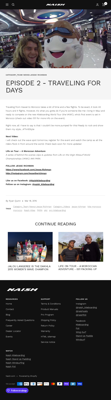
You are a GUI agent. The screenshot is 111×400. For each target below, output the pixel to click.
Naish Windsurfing (15, 363)
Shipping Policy (48, 320)
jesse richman (79, 206)
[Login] (97, 4)
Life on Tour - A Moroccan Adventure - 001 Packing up (77, 268)
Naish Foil (11, 366)
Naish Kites (29, 210)
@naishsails (82, 311)
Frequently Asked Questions (20, 320)
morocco (17, 210)
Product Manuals (49, 309)
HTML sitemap (48, 336)
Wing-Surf (81, 332)
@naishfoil (81, 315)
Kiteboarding (82, 324)
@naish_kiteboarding (86, 307)
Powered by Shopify (28, 376)
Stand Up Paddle (84, 336)
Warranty (45, 331)
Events (9, 336)
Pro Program (47, 314)
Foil (77, 328)
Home (9, 303)
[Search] (13, 4)
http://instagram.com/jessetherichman (26, 173)
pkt (45, 210)
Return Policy (47, 325)
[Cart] (103, 4)
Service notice (48, 342)
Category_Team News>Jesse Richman (26, 75)
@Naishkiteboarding (39, 180)
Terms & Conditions (51, 303)
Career (9, 325)
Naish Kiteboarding (15, 355)
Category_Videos (61, 206)
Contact (10, 309)
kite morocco (94, 206)
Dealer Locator (13, 331)
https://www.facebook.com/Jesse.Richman (28, 169)
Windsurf (80, 339)
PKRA (39, 210)
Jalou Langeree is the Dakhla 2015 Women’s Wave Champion (29, 268)
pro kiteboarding (57, 210)
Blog (8, 314)
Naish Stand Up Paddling (18, 359)
